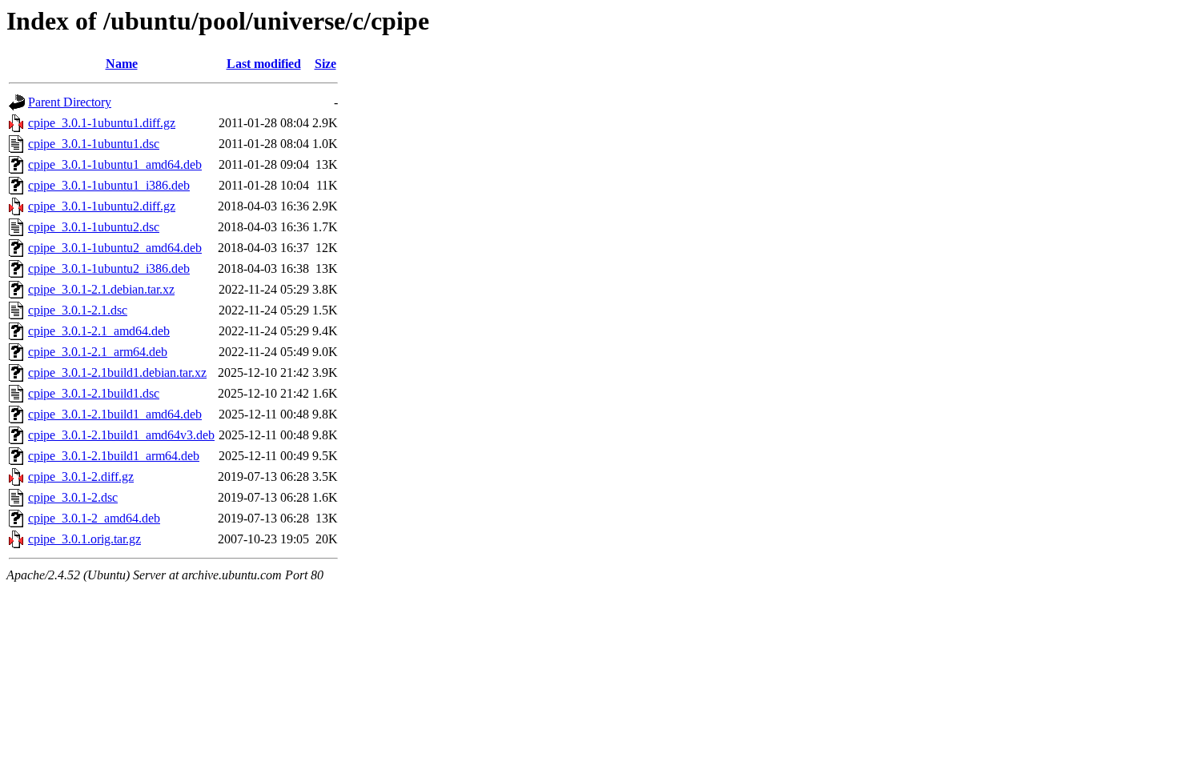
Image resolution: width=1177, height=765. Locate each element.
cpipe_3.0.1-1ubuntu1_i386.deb (109, 185)
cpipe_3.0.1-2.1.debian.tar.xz (101, 289)
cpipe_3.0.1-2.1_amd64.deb (99, 331)
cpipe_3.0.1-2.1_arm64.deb (97, 351)
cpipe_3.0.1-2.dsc (73, 497)
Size (325, 63)
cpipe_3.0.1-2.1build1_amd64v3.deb (121, 435)
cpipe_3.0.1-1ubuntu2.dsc (93, 227)
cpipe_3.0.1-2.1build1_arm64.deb (113, 456)
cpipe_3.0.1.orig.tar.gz (84, 539)
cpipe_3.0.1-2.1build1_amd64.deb (115, 414)
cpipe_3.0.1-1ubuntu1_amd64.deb (115, 164)
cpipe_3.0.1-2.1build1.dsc (93, 393)
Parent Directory (69, 102)
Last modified (264, 63)
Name (122, 63)
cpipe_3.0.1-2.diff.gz (81, 476)
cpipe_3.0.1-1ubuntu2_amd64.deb (115, 247)
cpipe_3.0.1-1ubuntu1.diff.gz (101, 123)
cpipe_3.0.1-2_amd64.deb (94, 518)
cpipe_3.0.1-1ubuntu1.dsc (93, 143)
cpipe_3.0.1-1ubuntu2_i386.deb (109, 268)
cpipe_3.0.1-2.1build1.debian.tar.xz (117, 372)
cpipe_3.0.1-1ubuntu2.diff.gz (101, 206)
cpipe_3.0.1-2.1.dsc (77, 310)
